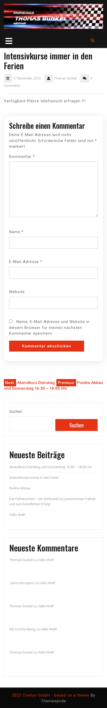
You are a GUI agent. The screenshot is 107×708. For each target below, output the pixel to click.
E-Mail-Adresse (25, 261)
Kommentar (22, 156)
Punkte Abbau (19, 488)
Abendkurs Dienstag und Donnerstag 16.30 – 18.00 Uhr (50, 467)
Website (17, 291)
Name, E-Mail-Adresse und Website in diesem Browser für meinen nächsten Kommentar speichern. (49, 327)
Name (16, 232)
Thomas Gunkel (21, 560)
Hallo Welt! (17, 515)
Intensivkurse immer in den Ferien (34, 478)
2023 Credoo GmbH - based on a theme (50, 695)
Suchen (15, 411)
